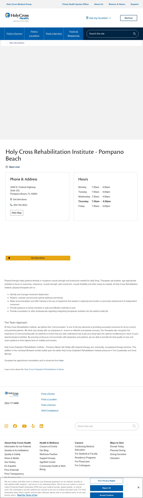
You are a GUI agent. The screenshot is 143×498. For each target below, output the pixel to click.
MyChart (129, 18)
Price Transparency (14, 474)
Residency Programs (85, 457)
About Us (98, 4)
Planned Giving (117, 450)
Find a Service (54, 33)
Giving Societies (118, 454)
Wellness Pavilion (49, 454)
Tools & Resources (73, 34)
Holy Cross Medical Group (19, 4)
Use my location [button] (98, 18)
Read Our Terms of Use (27, 495)
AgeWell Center (47, 462)
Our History (10, 462)
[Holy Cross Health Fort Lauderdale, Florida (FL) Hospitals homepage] (16, 22)
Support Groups (47, 458)
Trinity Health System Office (75, 4)
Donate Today (117, 446)
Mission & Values (117, 4)
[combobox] (113, 34)
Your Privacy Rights (106, 481)
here (61, 360)
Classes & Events (48, 446)
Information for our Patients (17, 446)
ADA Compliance (50, 410)
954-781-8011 (20, 205)
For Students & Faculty (86, 454)
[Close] (138, 487)
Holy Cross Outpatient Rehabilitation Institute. (44, 369)
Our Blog (44, 450)
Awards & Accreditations (16, 450)
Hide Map (17, 213)
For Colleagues (82, 465)
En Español (10, 466)
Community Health (49, 466)
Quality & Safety (12, 454)
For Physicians (82, 461)
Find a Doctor (14, 33)
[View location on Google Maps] (38, 240)
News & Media (11, 458)
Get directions (20, 199)
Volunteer (115, 458)
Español (135, 4)
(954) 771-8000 (11, 403)
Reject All (106, 488)
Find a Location (34, 34)
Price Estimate (11, 470)
